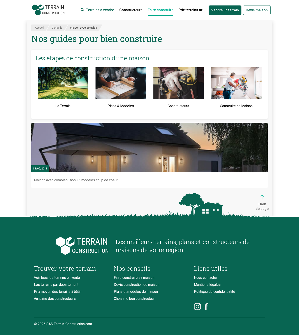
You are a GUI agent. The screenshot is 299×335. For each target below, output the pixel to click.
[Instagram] (197, 306)
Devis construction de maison (136, 285)
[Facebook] (206, 306)
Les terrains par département (56, 285)
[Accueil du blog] (71, 245)
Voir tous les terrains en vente (57, 278)
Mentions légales (207, 285)
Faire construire (160, 10)
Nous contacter (205, 278)
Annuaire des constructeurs (55, 299)
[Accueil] (48, 10)
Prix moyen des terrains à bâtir (57, 292)
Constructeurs (130, 10)
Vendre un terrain (225, 10)
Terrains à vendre (100, 10)
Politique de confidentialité (214, 292)
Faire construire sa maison (134, 278)
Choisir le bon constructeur (134, 299)
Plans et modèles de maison (136, 292)
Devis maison (257, 10)
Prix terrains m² (191, 10)
